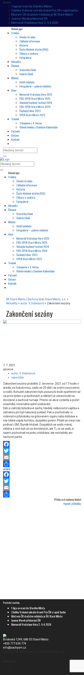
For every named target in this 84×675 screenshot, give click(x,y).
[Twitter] (42, 450)
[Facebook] (42, 444)
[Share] (42, 464)
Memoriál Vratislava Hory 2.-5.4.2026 (34, 22)
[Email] (42, 457)
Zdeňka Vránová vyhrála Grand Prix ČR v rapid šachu (44, 10)
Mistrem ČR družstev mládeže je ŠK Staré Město (42, 14)
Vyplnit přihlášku (72, 503)
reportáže (17, 377)
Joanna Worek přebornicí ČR (29, 18)
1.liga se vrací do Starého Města (31, 6)
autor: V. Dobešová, (23, 373)
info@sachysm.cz (14, 647)
